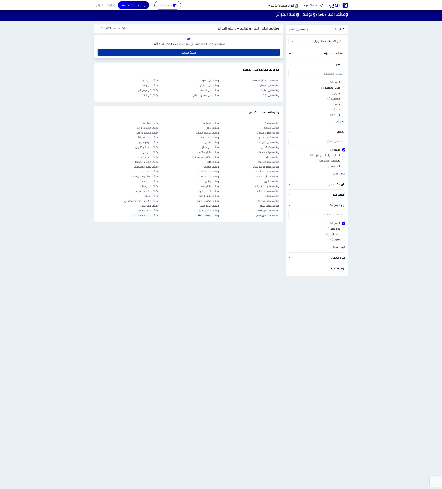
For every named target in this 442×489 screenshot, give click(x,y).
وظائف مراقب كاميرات (147, 210)
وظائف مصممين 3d (148, 137)
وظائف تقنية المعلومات (146, 166)
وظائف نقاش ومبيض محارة (144, 176)
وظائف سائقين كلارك (208, 210)
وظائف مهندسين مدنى (267, 215)
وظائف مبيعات (211, 166)
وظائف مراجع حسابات (268, 152)
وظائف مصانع (272, 196)
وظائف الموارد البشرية (267, 171)
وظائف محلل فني (149, 171)
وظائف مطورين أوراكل (147, 128)
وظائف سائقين (271, 181)
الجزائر (99, 5)
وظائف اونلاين (212, 181)
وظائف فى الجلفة (209, 90)
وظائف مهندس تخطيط (146, 162)
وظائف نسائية (151, 196)
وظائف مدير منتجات (209, 171)
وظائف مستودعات (149, 157)
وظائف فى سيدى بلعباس (206, 95)
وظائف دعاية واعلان (209, 137)
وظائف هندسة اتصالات (207, 132)
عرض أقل (340, 121)
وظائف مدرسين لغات (268, 201)
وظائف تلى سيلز (210, 147)
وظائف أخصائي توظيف (267, 176)
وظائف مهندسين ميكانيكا (205, 157)
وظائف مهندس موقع (207, 201)
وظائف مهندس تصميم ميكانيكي (141, 201)
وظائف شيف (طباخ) (208, 191)
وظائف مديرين (272, 123)
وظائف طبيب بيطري (269, 205)
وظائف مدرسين (150, 152)
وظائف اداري (212, 128)
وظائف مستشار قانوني (146, 147)
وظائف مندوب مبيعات (268, 132)
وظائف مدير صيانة (149, 186)
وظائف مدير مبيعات (209, 176)
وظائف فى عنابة (150, 80)
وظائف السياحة (211, 123)
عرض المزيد (339, 173)
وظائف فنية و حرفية (148, 142)
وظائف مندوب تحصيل (147, 181)
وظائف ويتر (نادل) (270, 147)
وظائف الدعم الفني (209, 205)
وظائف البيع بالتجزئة (209, 196)
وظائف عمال (272, 157)
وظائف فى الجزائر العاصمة (265, 80)
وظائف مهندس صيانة (147, 191)
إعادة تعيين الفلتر (298, 29)
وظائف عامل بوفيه (209, 186)
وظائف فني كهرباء (269, 142)
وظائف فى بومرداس (147, 90)
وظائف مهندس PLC (208, 215)
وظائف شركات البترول (268, 137)
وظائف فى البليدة (270, 90)
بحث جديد (188, 52)
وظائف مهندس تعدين (268, 210)
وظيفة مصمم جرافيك (147, 132)
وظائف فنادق (212, 142)
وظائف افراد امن (150, 123)
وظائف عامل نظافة (209, 152)
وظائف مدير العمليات (268, 191)
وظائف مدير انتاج (149, 205)
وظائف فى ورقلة (149, 85)
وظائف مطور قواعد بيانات (266, 166)
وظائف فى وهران (210, 80)
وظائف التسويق (271, 128)
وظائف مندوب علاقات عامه (144, 215)
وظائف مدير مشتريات (268, 162)
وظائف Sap (213, 162)
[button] (313, 6)
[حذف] (292, 41)
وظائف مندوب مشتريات (267, 186)
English (111, 5)
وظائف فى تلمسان (209, 85)
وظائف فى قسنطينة (268, 85)
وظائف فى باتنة (271, 95)
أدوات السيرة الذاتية (282, 6)
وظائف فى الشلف (149, 95)
